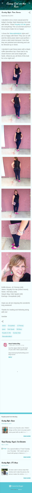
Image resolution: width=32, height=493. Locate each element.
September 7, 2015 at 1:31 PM (16, 345)
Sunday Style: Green (8, 421)
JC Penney (20, 325)
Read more (27, 436)
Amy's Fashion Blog (14, 343)
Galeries (20, 489)
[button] (29, 12)
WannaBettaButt (15, 33)
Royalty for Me (6, 333)
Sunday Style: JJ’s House (9, 463)
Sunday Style (17, 333)
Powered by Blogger (17, 486)
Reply (10, 357)
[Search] (29, 3)
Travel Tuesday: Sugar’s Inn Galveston (13, 442)
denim (4, 325)
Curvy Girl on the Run (16, 4)
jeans (3, 329)
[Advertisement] (16, 398)
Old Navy (19, 329)
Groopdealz (11, 325)
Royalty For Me (20, 24)
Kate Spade (11, 329)
